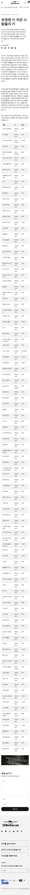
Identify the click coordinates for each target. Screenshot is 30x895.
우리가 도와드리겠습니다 (11, 849)
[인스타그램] (11, 831)
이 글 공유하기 (5, 45)
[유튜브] (15, 831)
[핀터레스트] (9, 48)
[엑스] (6, 48)
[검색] (25, 2)
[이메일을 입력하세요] (27, 871)
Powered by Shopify (24, 888)
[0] (28, 2)
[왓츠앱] (12, 48)
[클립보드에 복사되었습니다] (15, 48)
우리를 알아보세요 (8, 843)
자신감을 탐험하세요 (9, 855)
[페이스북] (2, 48)
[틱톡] (22, 831)
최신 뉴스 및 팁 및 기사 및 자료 (11, 7)
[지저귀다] (7, 831)
